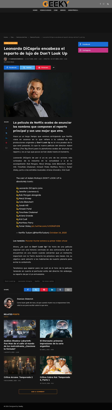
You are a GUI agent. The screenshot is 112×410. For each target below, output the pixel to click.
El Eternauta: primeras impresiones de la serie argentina (51, 343)
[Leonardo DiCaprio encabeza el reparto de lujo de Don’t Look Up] (38, 94)
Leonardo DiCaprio (25, 281)
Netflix (37, 281)
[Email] (6, 147)
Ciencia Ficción (11, 43)
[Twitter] (6, 133)
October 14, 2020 (58, 232)
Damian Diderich (16, 59)
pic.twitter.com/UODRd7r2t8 (46, 226)
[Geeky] (56, 4)
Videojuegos (45, 10)
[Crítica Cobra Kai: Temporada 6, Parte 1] (56, 365)
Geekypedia (73, 10)
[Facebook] (6, 128)
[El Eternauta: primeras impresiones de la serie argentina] (56, 329)
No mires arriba (48, 281)
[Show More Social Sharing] (53, 68)
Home (35, 10)
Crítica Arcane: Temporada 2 (18, 377)
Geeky (20, 406)
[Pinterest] (6, 142)
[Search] (108, 4)
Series (63, 10)
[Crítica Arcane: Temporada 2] (20, 365)
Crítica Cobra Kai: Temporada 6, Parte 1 (55, 378)
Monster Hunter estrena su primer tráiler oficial (46, 241)
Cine (56, 10)
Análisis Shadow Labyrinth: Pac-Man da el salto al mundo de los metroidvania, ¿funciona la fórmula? (19, 345)
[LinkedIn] (6, 137)
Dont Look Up (10, 281)
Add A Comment (38, 392)
